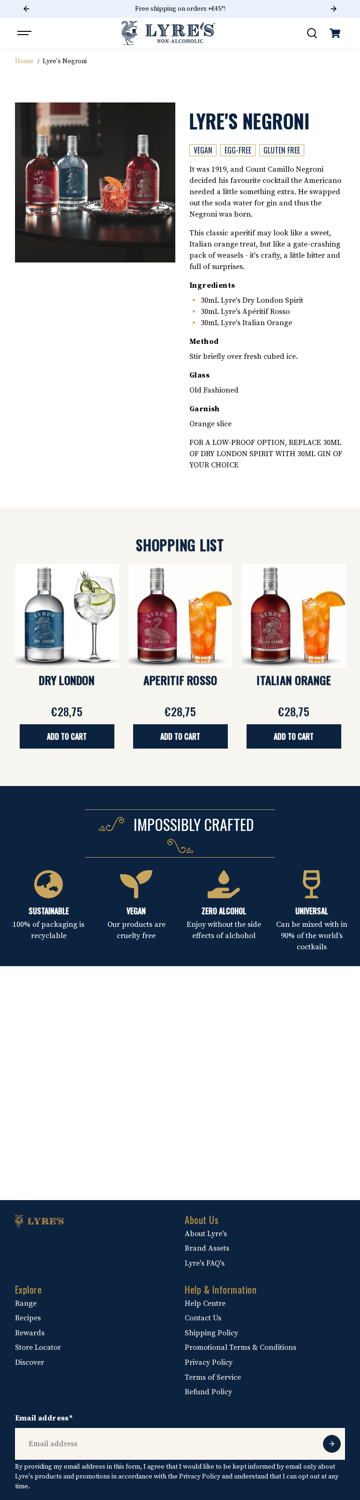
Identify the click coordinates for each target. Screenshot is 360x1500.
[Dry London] (67, 616)
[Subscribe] (332, 1444)
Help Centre (205, 1303)
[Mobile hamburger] (25, 33)
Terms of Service (213, 1377)
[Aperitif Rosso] (180, 616)
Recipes (28, 1318)
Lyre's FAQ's (205, 1263)
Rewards (30, 1333)
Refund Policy (208, 1392)
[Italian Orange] (294, 616)
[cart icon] (334, 33)
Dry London (67, 679)
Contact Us (203, 1318)
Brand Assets (207, 1248)
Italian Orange (293, 679)
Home (24, 61)
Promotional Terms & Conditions (240, 1347)
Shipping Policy (211, 1333)
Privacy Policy (208, 1362)
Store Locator (38, 1347)
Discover (29, 1362)
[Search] (311, 33)
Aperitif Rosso (180, 679)
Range (26, 1303)
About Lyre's (206, 1233)
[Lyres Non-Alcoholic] (168, 33)
